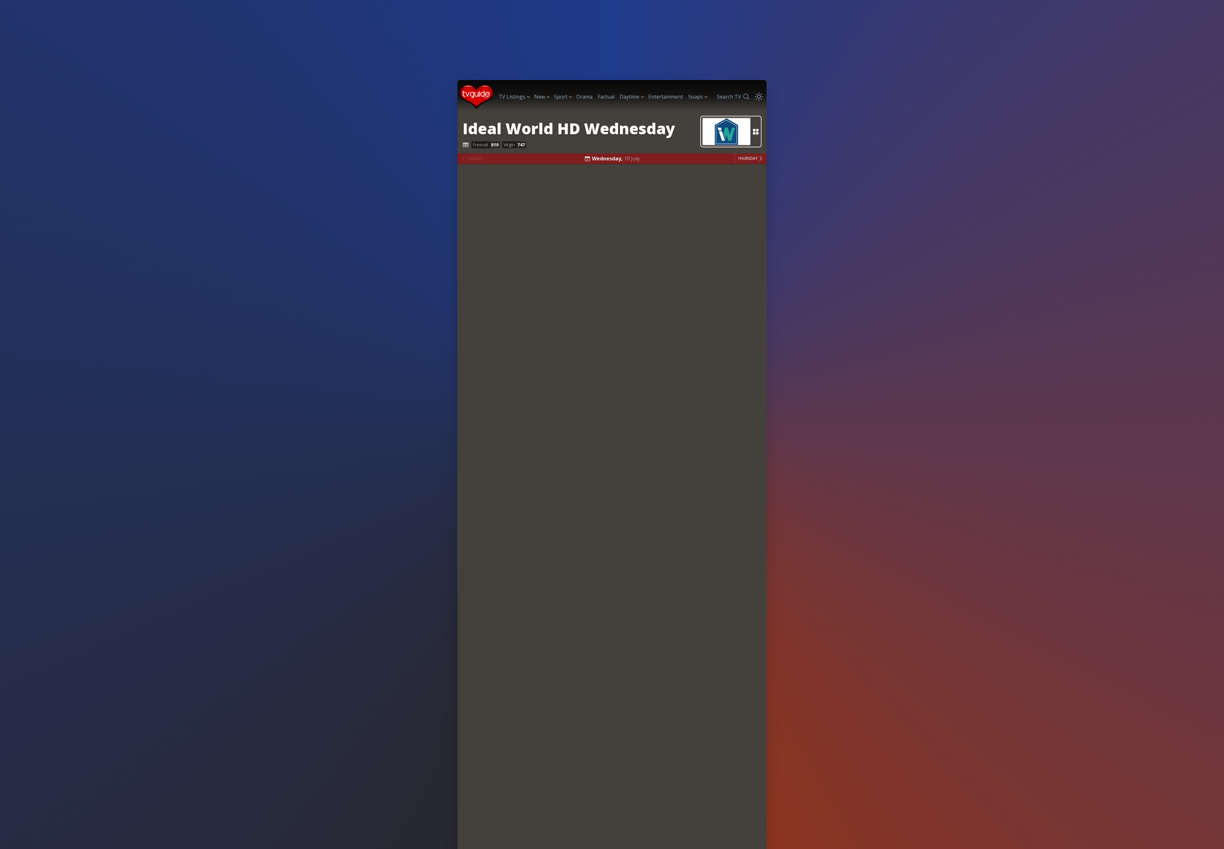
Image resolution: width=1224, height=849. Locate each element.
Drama (584, 96)
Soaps (695, 96)
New (539, 96)
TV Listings (512, 96)
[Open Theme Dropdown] (759, 97)
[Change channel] (730, 131)
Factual (606, 96)
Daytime (629, 96)
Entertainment (665, 96)
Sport (560, 96)
